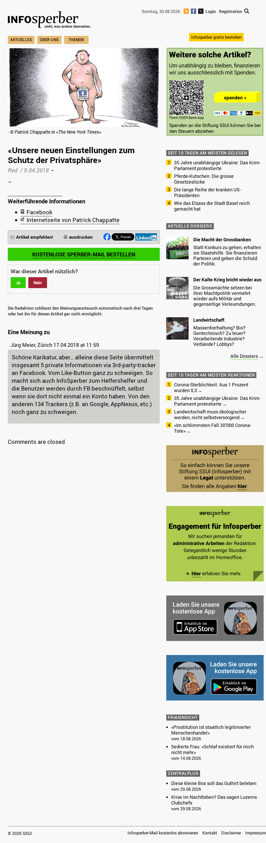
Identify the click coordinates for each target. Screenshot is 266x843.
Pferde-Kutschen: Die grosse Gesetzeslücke (204, 179)
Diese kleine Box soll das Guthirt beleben (213, 783)
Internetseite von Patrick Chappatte (72, 220)
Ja (18, 283)
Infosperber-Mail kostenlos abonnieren (163, 833)
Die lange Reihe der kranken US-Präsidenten (207, 192)
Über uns (49, 39)
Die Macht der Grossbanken (222, 239)
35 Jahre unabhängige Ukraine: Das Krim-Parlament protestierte (217, 165)
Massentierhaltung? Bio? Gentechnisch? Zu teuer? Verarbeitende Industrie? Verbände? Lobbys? (219, 336)
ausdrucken (81, 237)
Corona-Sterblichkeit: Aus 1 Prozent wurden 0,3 (211, 387)
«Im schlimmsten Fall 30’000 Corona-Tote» (212, 428)
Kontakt (209, 833)
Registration (230, 11)
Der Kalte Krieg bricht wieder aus (227, 279)
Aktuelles (21, 39)
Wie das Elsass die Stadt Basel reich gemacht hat (212, 206)
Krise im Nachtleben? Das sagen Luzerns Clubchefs (214, 800)
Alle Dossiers (244, 356)
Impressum (255, 833)
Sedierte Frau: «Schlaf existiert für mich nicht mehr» (212, 749)
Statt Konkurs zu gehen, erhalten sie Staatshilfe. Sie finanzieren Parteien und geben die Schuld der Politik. (227, 255)
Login (210, 11)
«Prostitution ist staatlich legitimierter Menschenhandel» (211, 730)
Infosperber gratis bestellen (216, 37)
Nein (38, 283)
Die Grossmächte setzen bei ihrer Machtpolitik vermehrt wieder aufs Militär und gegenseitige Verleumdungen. (224, 295)
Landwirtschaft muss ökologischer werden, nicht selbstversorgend (210, 414)
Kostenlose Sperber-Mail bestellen (83, 254)
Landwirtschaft (208, 320)
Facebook (39, 212)
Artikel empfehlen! (34, 237)
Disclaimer (231, 833)
